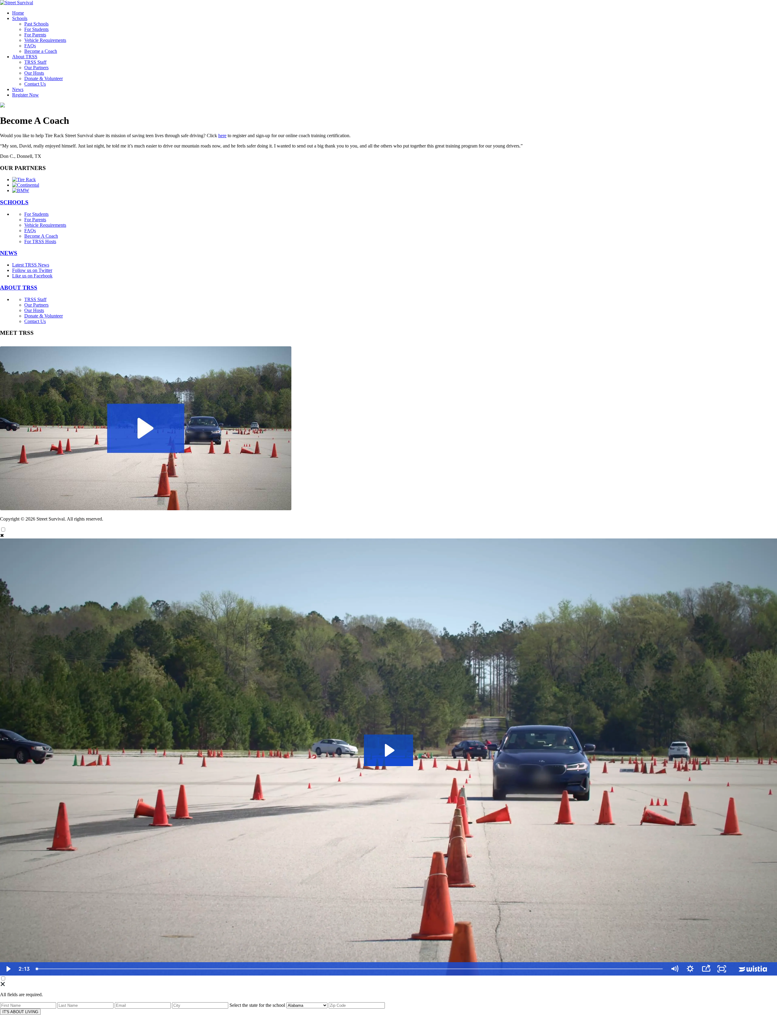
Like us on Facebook (32, 275)
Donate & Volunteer (43, 78)
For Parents (35, 34)
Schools (19, 18)
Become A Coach (41, 236)
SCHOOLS (14, 202)
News (17, 89)
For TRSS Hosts (40, 241)
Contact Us (35, 84)
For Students (36, 29)
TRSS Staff (35, 62)
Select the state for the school (257, 1005)
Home (18, 12)
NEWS (8, 253)
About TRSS (24, 56)
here (222, 135)
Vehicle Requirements (45, 40)
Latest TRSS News (30, 264)
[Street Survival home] (16, 2)
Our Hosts (34, 73)
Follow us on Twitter (32, 270)
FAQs (30, 45)
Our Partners (36, 67)
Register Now (25, 94)
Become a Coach (40, 51)
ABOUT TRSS (18, 287)
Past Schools (36, 23)
